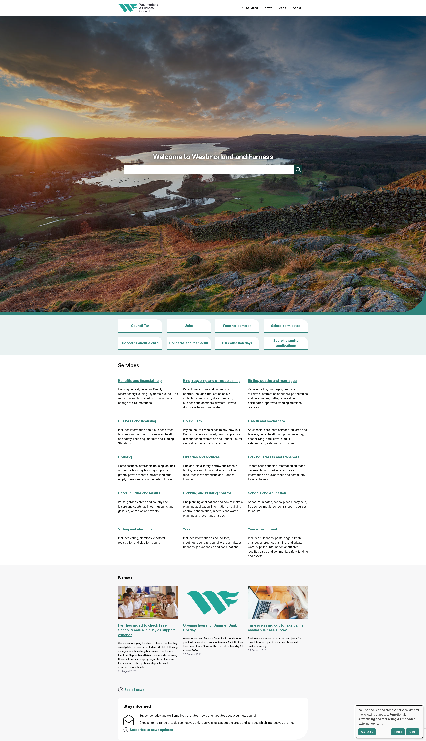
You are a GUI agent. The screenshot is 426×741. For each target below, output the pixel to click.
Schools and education (267, 493)
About (297, 8)
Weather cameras (237, 326)
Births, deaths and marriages (272, 381)
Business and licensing (137, 421)
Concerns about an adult (188, 343)
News (268, 8)
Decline (398, 732)
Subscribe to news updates (151, 730)
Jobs (282, 8)
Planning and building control (207, 493)
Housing (125, 457)
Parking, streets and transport (273, 457)
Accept (412, 732)
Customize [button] (367, 732)
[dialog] (389, 722)
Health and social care (266, 421)
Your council (193, 529)
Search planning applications (286, 343)
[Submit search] (298, 169)
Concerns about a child (140, 343)
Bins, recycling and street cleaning (212, 381)
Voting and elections (135, 529)
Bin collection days (237, 343)
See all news (134, 690)
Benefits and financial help (140, 381)
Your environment (262, 529)
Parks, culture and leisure (139, 493)
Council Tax (140, 326)
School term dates (286, 326)
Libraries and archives (201, 457)
